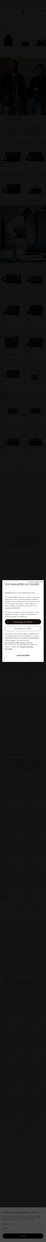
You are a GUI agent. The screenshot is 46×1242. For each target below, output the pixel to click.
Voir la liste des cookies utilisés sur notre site (19, 642)
